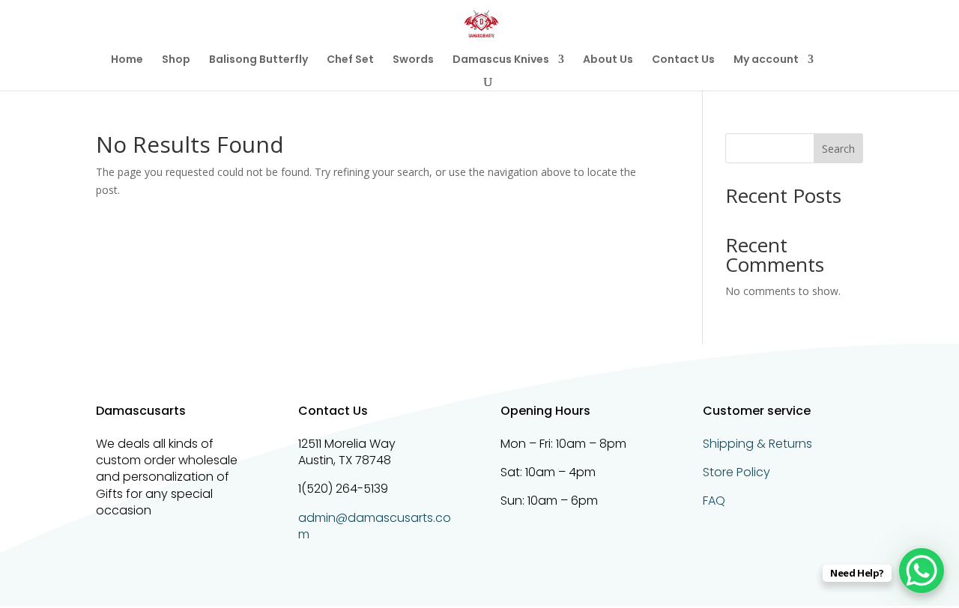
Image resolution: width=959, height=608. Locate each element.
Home (127, 60)
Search (838, 149)
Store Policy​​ (736, 472)
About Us (608, 60)
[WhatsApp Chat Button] (921, 570)
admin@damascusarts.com (374, 526)
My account (766, 60)
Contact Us (683, 60)
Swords (413, 60)
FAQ (714, 500)
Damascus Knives (501, 60)
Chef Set (350, 60)
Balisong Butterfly (258, 60)
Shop (176, 60)
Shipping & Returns (757, 443)
